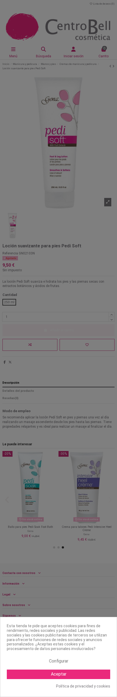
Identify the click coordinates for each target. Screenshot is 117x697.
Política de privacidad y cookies (83, 686)
